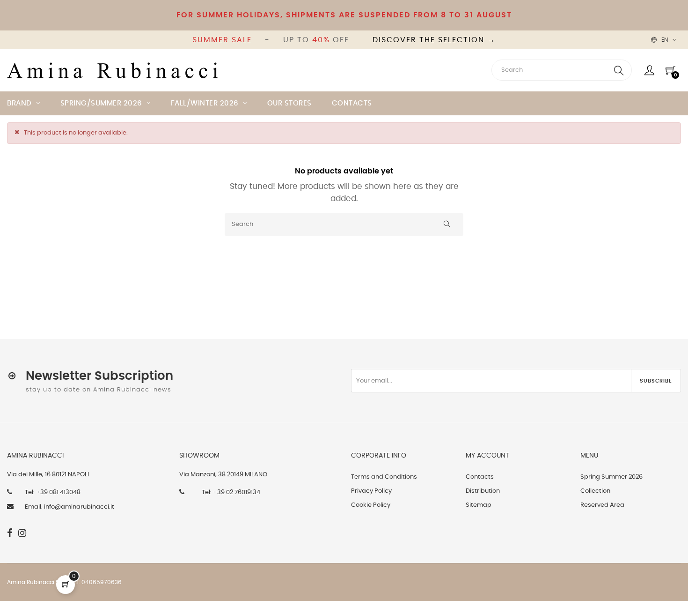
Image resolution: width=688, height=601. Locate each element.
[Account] (649, 70)
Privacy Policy (371, 491)
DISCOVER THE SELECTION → (434, 40)
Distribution (483, 491)
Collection (595, 491)
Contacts (480, 477)
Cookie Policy (370, 505)
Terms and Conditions (384, 477)
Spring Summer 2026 (611, 477)
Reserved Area (602, 505)
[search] (619, 70)
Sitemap (478, 505)
